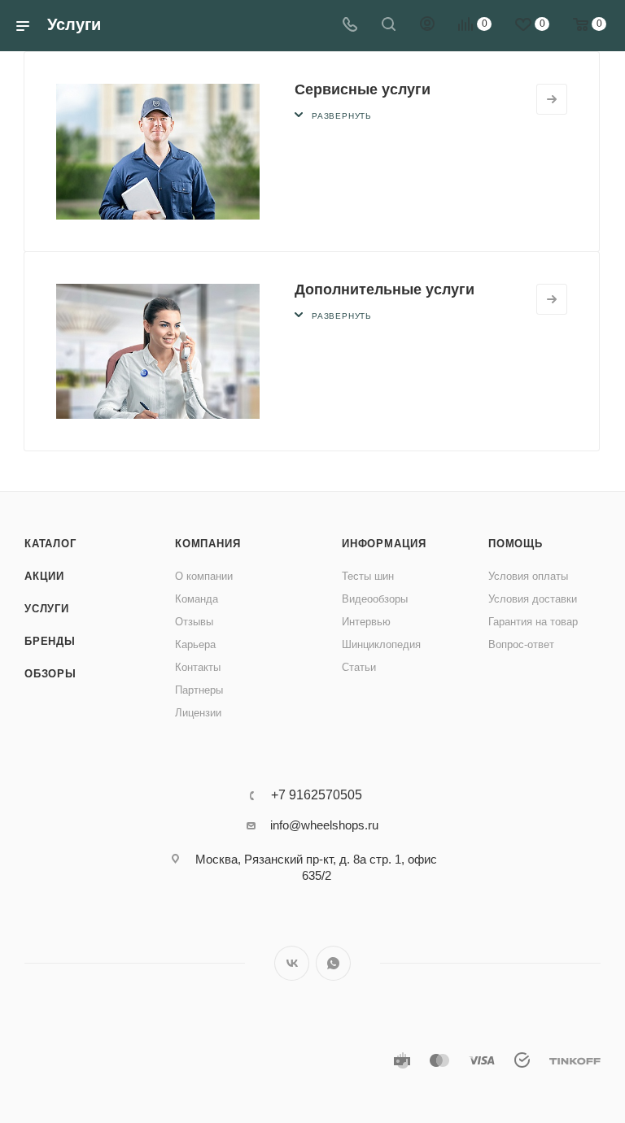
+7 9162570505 (316, 795)
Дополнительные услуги (384, 289)
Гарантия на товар (533, 622)
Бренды (50, 641)
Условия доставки (532, 599)
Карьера (195, 644)
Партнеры (199, 690)
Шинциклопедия (381, 644)
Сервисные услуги (363, 89)
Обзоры (50, 674)
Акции (44, 576)
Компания (207, 544)
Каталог (50, 544)
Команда (196, 599)
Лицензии (198, 713)
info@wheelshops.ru (324, 825)
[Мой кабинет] (427, 26)
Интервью (366, 622)
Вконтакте (291, 963)
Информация (384, 544)
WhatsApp (333, 963)
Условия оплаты (528, 576)
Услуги (46, 609)
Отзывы (194, 622)
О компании (204, 576)
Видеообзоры (375, 599)
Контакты (198, 667)
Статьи (359, 667)
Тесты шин (368, 576)
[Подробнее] (551, 99)
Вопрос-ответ (521, 644)
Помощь (515, 544)
